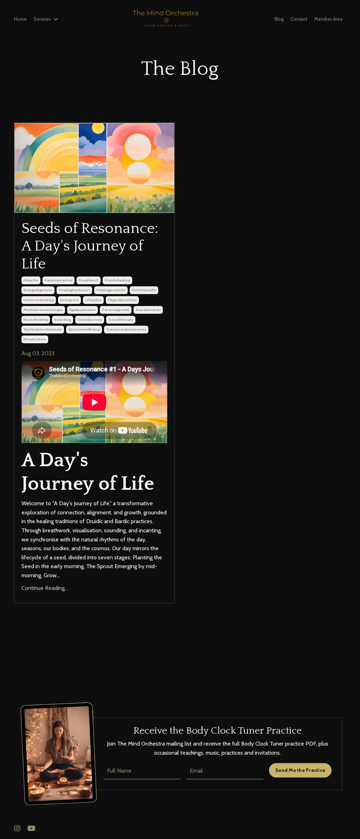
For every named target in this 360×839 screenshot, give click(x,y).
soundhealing (36, 319)
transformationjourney (126, 329)
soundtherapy (120, 319)
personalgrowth (115, 309)
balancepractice (58, 280)
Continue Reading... (44, 588)
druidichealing (117, 280)
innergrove (69, 300)
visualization (35, 339)
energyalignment (38, 290)
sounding (62, 319)
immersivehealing (39, 300)
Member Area (328, 19)
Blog (279, 19)
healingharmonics (74, 290)
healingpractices (111, 290)
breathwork (88, 280)
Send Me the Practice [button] (300, 770)
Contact (299, 19)
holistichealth (144, 290)
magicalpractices (122, 300)
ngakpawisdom (82, 309)
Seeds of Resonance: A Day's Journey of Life (89, 246)
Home (20, 19)
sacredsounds (148, 309)
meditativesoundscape (43, 309)
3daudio (31, 280)
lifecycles (93, 300)
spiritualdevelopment (43, 329)
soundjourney (89, 319)
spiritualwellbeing (84, 329)
